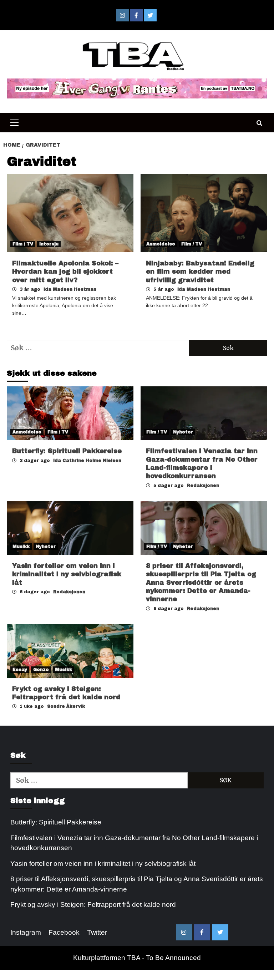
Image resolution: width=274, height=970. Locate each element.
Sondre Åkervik (66, 706)
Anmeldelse (160, 244)
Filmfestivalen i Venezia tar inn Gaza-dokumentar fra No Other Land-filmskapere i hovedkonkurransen (134, 843)
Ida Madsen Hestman (70, 289)
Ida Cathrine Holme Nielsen (87, 460)
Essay (19, 669)
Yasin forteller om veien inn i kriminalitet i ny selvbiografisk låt (66, 574)
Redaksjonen (203, 485)
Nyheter (183, 432)
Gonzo (41, 669)
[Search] (259, 123)
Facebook (64, 932)
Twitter (97, 932)
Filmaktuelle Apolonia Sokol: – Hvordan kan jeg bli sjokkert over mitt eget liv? (65, 272)
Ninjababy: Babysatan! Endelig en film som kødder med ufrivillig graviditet (200, 272)
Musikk (21, 546)
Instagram (25, 932)
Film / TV (22, 244)
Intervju (49, 244)
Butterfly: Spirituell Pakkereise (68, 450)
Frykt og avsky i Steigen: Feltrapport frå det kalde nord (93, 904)
